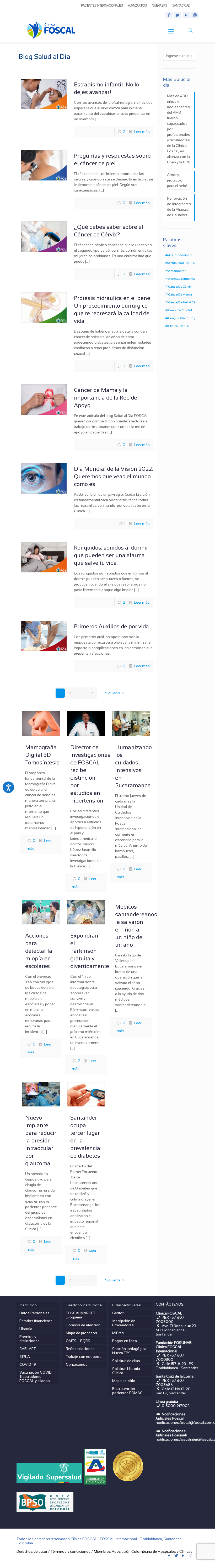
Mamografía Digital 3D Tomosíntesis (42, 754)
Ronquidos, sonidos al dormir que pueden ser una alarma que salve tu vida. (111, 555)
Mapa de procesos (81, 1333)
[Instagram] (195, 15)
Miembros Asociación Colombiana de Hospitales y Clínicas (143, 1551)
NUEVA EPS (159, 5)
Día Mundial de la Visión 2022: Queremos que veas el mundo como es (113, 476)
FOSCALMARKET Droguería (80, 1315)
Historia (25, 1329)
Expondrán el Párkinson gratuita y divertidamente (89, 951)
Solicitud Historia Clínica (126, 1371)
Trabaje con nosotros (83, 1356)
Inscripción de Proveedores (123, 1323)
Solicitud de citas (126, 1361)
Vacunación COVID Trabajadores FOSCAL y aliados (35, 1376)
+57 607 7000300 (170, 1357)
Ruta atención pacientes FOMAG (127, 1390)
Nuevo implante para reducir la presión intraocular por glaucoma (40, 1140)
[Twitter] (177, 15)
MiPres (118, 1333)
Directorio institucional (84, 1305)
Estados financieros (35, 1321)
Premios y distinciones (29, 1338)
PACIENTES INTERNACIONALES (102, 5)
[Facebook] (169, 15)
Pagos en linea (124, 1341)
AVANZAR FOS (137, 5)
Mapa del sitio (123, 1381)
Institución (28, 1305)
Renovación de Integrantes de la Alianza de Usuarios (179, 206)
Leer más (142, 132)
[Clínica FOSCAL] (51, 31)
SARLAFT (27, 1349)
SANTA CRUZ (180, 5)
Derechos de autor (32, 1551)
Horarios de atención (83, 1325)
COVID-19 (27, 1364)
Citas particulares (126, 1305)
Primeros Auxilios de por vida (111, 626)
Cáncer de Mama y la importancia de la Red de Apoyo (105, 397)
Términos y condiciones (70, 1551)
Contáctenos (77, 1364)
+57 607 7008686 (170, 1382)
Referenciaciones (80, 1349)
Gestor (117, 1313)
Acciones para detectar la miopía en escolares (38, 951)
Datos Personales (34, 1313)
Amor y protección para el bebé (177, 180)
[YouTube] (186, 15)
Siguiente (113, 693)
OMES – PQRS (78, 1341)
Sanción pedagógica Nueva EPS (129, 1351)
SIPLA (24, 1356)
